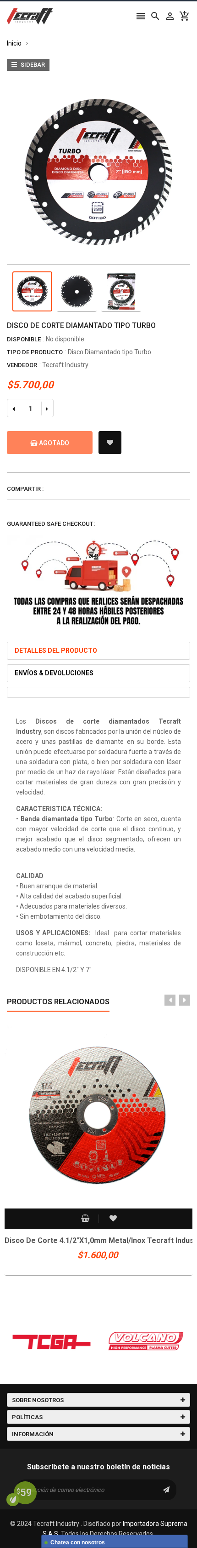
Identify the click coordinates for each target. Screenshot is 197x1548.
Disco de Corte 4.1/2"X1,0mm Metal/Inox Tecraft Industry (98, 1240)
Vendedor (22, 365)
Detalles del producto (56, 650)
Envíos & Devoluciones (54, 673)
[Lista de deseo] (109, 442)
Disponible (24, 339)
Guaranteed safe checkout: (51, 523)
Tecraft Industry (65, 364)
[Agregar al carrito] (84, 1219)
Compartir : (25, 488)
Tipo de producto (35, 352)
